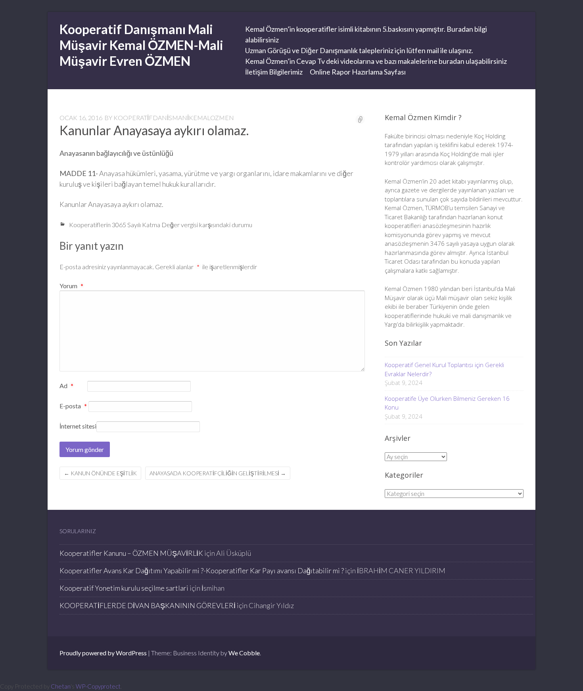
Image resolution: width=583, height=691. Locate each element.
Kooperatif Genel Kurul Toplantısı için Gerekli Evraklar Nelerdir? (444, 369)
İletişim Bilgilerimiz (274, 71)
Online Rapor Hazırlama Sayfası (358, 71)
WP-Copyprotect (98, 686)
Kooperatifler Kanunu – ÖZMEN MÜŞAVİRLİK (131, 553)
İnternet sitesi (77, 426)
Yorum (71, 285)
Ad (66, 386)
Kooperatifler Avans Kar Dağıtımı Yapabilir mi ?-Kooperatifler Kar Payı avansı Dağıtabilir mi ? (201, 570)
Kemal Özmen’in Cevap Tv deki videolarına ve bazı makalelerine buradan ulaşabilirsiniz (376, 61)
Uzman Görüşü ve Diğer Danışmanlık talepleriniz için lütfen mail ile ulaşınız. (359, 50)
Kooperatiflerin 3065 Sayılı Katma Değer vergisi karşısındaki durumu (160, 224)
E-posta (73, 406)
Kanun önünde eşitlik (100, 473)
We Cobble (244, 653)
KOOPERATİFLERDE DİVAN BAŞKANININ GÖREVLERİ (147, 605)
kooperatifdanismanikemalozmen (173, 117)
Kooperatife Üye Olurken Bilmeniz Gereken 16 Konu (447, 403)
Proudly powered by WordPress (103, 653)
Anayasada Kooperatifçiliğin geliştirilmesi (218, 473)
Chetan (61, 686)
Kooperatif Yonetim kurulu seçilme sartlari (123, 588)
